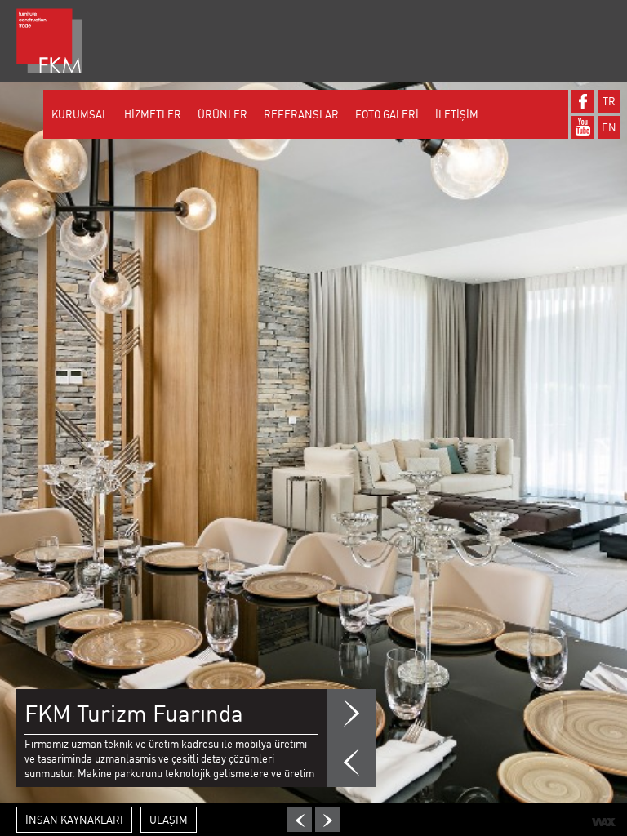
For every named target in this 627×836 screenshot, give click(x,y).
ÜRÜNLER (222, 114)
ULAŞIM (168, 819)
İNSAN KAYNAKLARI (74, 819)
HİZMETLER (152, 114)
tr (609, 101)
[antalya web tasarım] (604, 822)
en (609, 127)
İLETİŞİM (456, 114)
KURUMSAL (79, 114)
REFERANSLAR (301, 114)
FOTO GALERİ (387, 114)
